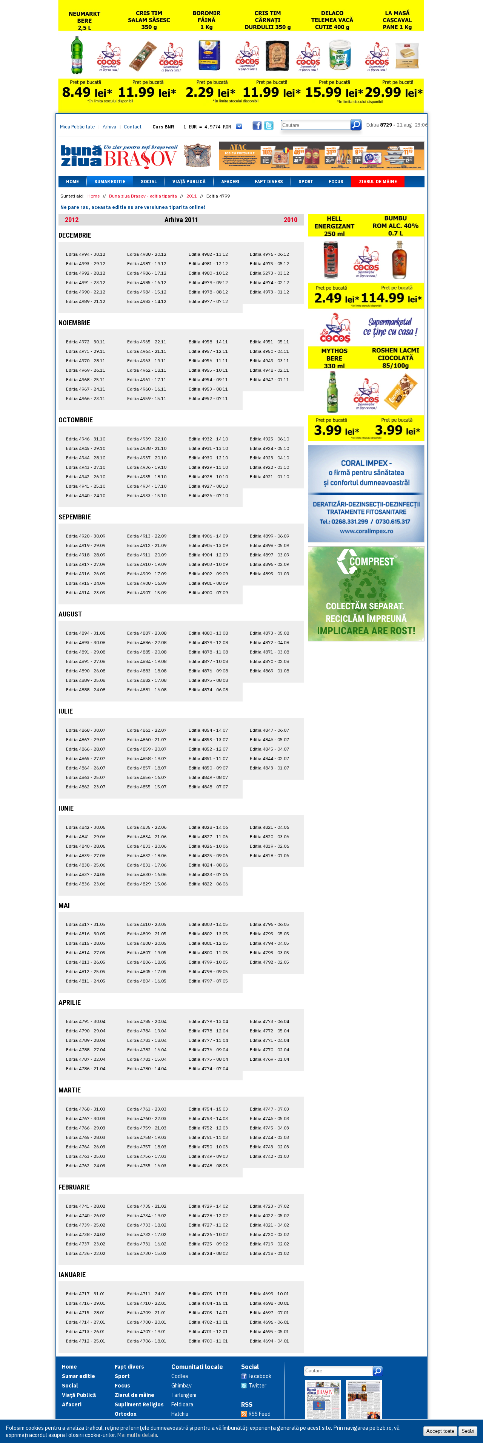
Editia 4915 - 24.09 (85, 583)
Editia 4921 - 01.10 (269, 476)
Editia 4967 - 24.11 (85, 389)
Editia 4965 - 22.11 (146, 342)
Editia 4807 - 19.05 (146, 952)
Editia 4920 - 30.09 (85, 536)
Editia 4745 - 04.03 (269, 1128)
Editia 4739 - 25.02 (85, 1225)
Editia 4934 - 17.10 (146, 486)
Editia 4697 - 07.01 (269, 1312)
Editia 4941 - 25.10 (85, 486)
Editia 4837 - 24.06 (85, 874)
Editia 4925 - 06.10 (269, 439)
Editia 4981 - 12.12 (208, 263)
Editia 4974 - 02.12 (269, 282)
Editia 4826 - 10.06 (208, 846)
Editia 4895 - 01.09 (269, 573)
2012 (71, 220)
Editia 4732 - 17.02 (146, 1234)
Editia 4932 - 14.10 (208, 439)
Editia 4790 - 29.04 (85, 1031)
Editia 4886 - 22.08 (146, 642)
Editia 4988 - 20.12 (146, 254)
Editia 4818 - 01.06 (269, 855)
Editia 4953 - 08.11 (208, 389)
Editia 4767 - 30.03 (85, 1118)
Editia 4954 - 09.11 (208, 379)
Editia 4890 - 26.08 (85, 671)
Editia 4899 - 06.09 (269, 536)
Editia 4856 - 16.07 (146, 777)
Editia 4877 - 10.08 (208, 661)
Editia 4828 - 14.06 (208, 827)
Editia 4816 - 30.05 (85, 933)
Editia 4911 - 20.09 (146, 555)
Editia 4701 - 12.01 (208, 1331)
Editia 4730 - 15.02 (146, 1253)
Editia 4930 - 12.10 (208, 457)
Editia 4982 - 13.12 (208, 254)
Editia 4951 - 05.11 (269, 342)
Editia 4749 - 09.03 (208, 1156)
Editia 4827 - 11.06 (208, 836)
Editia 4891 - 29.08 (85, 652)
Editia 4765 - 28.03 (85, 1137)
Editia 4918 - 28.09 (85, 555)
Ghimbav (181, 1385)
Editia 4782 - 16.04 (146, 1049)
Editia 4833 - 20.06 (146, 846)
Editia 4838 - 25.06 (85, 865)
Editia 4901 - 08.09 (208, 583)
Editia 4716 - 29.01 (85, 1303)
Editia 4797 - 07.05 (208, 981)
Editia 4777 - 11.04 (208, 1040)
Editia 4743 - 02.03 (269, 1146)
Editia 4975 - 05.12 (269, 263)
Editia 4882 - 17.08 (146, 680)
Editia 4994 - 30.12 (85, 254)
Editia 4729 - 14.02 (208, 1206)
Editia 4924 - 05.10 (269, 448)
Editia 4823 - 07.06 (208, 874)
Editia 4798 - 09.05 (208, 971)
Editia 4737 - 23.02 (85, 1244)
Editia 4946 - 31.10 (85, 439)
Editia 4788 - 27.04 (85, 1049)
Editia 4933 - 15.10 (146, 495)
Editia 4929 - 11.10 (208, 467)
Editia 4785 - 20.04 (146, 1021)
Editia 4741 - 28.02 (85, 1206)
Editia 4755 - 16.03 (146, 1165)
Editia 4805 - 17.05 (146, 971)
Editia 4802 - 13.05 (208, 933)
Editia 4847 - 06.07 (269, 730)
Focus (336, 181)
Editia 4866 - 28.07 (85, 749)
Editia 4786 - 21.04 (85, 1068)
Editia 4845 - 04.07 (269, 749)
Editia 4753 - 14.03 (208, 1118)
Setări (467, 1431)
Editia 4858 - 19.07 (146, 758)
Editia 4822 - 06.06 (208, 884)
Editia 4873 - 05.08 (269, 633)
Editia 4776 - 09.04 (208, 1049)
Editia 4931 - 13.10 (208, 448)
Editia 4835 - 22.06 (146, 827)
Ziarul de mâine (378, 181)
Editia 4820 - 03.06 (269, 836)
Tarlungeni (183, 1395)
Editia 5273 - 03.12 (269, 273)
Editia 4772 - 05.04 (269, 1031)
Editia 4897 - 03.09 (269, 555)
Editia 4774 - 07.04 (208, 1068)
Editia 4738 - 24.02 (85, 1234)
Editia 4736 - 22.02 (85, 1253)
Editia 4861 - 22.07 (146, 730)
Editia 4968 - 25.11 (85, 379)
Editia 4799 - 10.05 (208, 962)
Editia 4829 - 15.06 (146, 884)
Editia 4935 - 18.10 (146, 476)
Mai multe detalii (137, 1434)
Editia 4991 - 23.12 (85, 282)
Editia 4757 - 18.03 (146, 1146)
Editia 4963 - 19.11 (146, 360)
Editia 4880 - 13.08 (208, 633)
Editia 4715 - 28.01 (85, 1312)
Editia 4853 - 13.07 (208, 739)
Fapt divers (269, 181)
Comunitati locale (197, 1366)
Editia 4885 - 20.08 (146, 652)
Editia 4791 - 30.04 (85, 1021)
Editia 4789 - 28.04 (85, 1040)
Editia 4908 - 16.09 (146, 583)
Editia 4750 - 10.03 (208, 1146)
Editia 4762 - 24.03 (85, 1165)
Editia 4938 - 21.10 (146, 448)
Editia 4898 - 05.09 (269, 545)
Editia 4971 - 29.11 (85, 351)
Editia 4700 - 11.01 (208, 1341)
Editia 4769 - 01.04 (269, 1059)
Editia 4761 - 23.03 (146, 1109)
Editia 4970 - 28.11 (85, 360)
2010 (290, 220)
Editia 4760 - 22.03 (146, 1118)
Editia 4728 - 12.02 (208, 1215)
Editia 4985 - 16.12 (146, 282)
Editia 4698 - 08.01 (269, 1303)
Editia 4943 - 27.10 (85, 467)
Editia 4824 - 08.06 (208, 865)
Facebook (260, 1376)
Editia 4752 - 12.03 (208, 1128)
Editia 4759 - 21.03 (146, 1128)
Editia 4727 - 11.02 (208, 1225)
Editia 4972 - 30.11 (85, 342)
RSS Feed (260, 1414)
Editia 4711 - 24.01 (146, 1293)
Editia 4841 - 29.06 (85, 836)
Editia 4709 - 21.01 (146, 1312)
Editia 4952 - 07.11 (208, 398)
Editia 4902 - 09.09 (208, 573)
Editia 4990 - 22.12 (85, 292)
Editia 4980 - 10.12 (208, 273)
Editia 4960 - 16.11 (146, 389)
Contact (133, 127)
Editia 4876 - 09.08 (208, 671)
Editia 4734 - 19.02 (146, 1215)
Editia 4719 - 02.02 (269, 1244)
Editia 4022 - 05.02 (269, 1215)
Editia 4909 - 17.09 (146, 573)
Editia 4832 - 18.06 (146, 855)
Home (72, 181)
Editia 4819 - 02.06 (269, 846)
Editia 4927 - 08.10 (208, 486)
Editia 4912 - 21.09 (146, 545)
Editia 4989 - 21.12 (85, 301)
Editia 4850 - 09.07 (208, 768)
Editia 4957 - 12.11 (208, 351)
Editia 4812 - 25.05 (85, 971)
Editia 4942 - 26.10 (85, 476)
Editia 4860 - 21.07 (146, 739)
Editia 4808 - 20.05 (146, 943)
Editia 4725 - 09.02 (208, 1244)
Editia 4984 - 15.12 (146, 292)
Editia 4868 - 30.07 (85, 730)
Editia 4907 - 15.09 (146, 592)
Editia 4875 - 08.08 (208, 680)
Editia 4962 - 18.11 (146, 370)
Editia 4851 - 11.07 (208, 758)
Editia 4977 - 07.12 (208, 301)
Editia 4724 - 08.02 (208, 1253)
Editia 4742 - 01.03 (269, 1156)
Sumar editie (109, 181)
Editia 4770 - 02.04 (269, 1049)
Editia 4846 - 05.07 (269, 739)
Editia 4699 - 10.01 (269, 1293)
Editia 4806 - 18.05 (146, 962)
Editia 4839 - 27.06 (85, 855)
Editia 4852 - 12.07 (208, 749)
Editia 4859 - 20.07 (146, 749)
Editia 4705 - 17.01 (208, 1293)
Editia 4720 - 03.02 (269, 1234)
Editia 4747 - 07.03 (269, 1109)
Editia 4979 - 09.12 (208, 282)
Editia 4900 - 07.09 (208, 592)
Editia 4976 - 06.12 (269, 254)
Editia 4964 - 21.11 (146, 351)
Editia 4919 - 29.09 (85, 545)
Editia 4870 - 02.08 (269, 661)
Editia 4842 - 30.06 (85, 827)
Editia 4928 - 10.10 (208, 476)
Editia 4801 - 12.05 (208, 943)
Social (149, 181)
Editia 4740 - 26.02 (85, 1215)
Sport (305, 181)
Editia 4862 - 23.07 (85, 786)
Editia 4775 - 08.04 (208, 1059)
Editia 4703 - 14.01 (208, 1312)
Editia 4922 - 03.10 (269, 467)
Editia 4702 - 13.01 (208, 1322)
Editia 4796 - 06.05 (269, 924)
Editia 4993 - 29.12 (85, 263)
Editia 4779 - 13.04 (208, 1021)
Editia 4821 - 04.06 (269, 827)
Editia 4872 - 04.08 (269, 642)
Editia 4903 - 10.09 (208, 564)
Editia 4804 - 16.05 (146, 981)
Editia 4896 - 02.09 (269, 564)
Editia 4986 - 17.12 (146, 273)
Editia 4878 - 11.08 (208, 652)
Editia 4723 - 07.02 (269, 1206)
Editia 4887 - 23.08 (146, 633)
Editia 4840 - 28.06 (85, 846)
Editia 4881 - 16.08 (146, 689)
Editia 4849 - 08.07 (208, 777)
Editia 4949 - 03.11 (269, 360)
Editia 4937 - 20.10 (146, 457)
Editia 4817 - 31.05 (85, 924)
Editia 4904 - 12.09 (208, 555)
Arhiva (109, 127)
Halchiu (179, 1414)
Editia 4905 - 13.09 (208, 545)
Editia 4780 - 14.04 (146, 1068)
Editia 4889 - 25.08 (85, 680)
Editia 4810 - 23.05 (146, 924)
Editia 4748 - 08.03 (208, 1165)
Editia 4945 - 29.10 (85, 448)
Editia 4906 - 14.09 (208, 536)
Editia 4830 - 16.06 (146, 874)
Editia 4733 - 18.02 (146, 1225)
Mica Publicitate (77, 127)
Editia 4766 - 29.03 (85, 1128)
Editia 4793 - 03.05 (269, 952)
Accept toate (440, 1431)
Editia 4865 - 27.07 (85, 758)
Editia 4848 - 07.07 (208, 786)
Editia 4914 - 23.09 (85, 592)
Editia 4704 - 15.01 (208, 1303)
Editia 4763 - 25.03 (85, 1156)
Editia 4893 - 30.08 (85, 642)
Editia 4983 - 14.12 (146, 301)
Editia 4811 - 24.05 (85, 981)
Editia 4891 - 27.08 (85, 661)
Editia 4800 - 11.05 (208, 952)
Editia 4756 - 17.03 (146, 1156)
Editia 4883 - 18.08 (146, 671)
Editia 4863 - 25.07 (85, 777)
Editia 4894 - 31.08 (85, 633)
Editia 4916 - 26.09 (85, 573)
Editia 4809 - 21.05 (146, 933)
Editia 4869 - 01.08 (269, 671)
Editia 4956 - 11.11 (208, 360)
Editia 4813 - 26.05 (85, 962)
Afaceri (230, 181)
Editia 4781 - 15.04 (146, 1059)
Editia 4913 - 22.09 (146, 536)
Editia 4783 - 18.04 (146, 1040)
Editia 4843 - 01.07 (269, 768)
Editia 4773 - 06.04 (269, 1021)
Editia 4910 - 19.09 (146, 564)
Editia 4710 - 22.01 (146, 1303)
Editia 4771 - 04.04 (269, 1040)
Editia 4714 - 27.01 (85, 1322)
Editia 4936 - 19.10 (146, 467)
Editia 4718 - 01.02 (269, 1253)
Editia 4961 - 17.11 (146, 379)
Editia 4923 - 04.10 (269, 457)
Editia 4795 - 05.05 (269, 933)
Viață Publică (189, 181)
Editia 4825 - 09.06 (208, 855)
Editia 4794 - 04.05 (269, 943)
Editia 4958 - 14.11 (208, 342)
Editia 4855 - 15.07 (146, 786)
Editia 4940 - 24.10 (85, 495)
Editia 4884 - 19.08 (146, 661)
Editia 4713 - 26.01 (85, 1331)
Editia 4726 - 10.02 (208, 1234)
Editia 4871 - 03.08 (269, 652)
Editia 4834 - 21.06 (146, 836)
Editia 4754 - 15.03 (208, 1109)
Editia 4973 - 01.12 (269, 292)
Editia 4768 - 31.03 (85, 1109)
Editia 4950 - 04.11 (269, 351)
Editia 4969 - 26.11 (85, 370)
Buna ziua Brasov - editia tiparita (143, 196)
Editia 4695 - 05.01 (269, 1331)
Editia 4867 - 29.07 (85, 739)
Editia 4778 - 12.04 (208, 1031)
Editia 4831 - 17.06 (146, 865)
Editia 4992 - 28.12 (85, 273)
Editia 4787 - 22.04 (85, 1059)
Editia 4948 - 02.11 (269, 370)
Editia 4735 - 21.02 (146, 1206)
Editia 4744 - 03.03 (269, 1137)
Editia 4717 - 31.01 (85, 1293)
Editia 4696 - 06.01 (269, 1322)
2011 (191, 196)
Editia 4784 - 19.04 (146, 1031)
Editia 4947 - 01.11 (269, 379)
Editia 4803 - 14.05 (208, 924)
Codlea (179, 1376)
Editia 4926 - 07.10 (208, 495)
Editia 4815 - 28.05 (85, 943)
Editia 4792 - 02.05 (269, 962)
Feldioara (182, 1404)
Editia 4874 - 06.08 (208, 689)
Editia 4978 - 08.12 (208, 292)
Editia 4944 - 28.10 (85, 457)
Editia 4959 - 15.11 (146, 398)
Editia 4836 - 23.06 (85, 884)
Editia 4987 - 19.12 (146, 263)
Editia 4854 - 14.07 (208, 730)
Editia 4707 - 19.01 (146, 1331)
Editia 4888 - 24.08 (85, 689)
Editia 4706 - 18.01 (146, 1341)
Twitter (257, 1385)
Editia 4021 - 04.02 (269, 1225)
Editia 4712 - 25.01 (85, 1341)
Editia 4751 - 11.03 (208, 1137)
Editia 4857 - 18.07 (146, 768)
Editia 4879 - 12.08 (208, 642)
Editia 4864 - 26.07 (85, 768)
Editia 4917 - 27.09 (85, 564)
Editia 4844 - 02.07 (269, 758)
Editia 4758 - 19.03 (146, 1137)
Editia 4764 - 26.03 (85, 1146)
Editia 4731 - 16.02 (146, 1244)
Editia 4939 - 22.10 (146, 439)
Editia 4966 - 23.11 (85, 398)
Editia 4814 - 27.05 (85, 952)
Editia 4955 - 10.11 (208, 370)
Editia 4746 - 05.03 (269, 1118)
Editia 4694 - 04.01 (269, 1341)
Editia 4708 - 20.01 (146, 1322)
